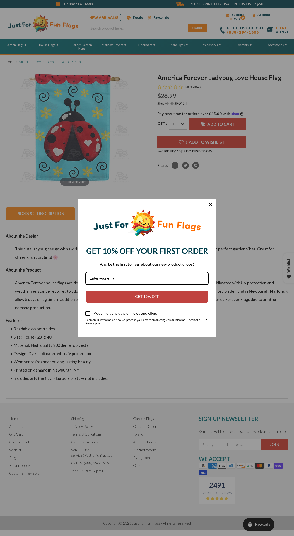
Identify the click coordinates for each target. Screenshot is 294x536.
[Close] (210, 204)
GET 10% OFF (147, 297)
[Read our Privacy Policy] (206, 320)
